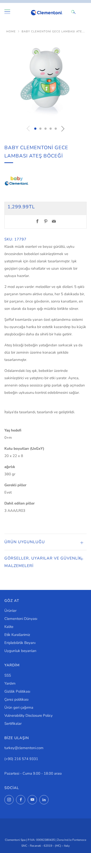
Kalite (8, 626)
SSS (7, 675)
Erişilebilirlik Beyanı (19, 642)
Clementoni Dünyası (20, 618)
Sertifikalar (13, 723)
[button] (35, 129)
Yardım (10, 683)
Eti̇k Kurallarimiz (17, 634)
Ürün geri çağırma (18, 707)
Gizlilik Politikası (17, 691)
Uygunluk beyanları (20, 650)
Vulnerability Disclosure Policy (28, 715)
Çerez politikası (16, 699)
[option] (45, 80)
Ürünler (10, 610)
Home (11, 31)
